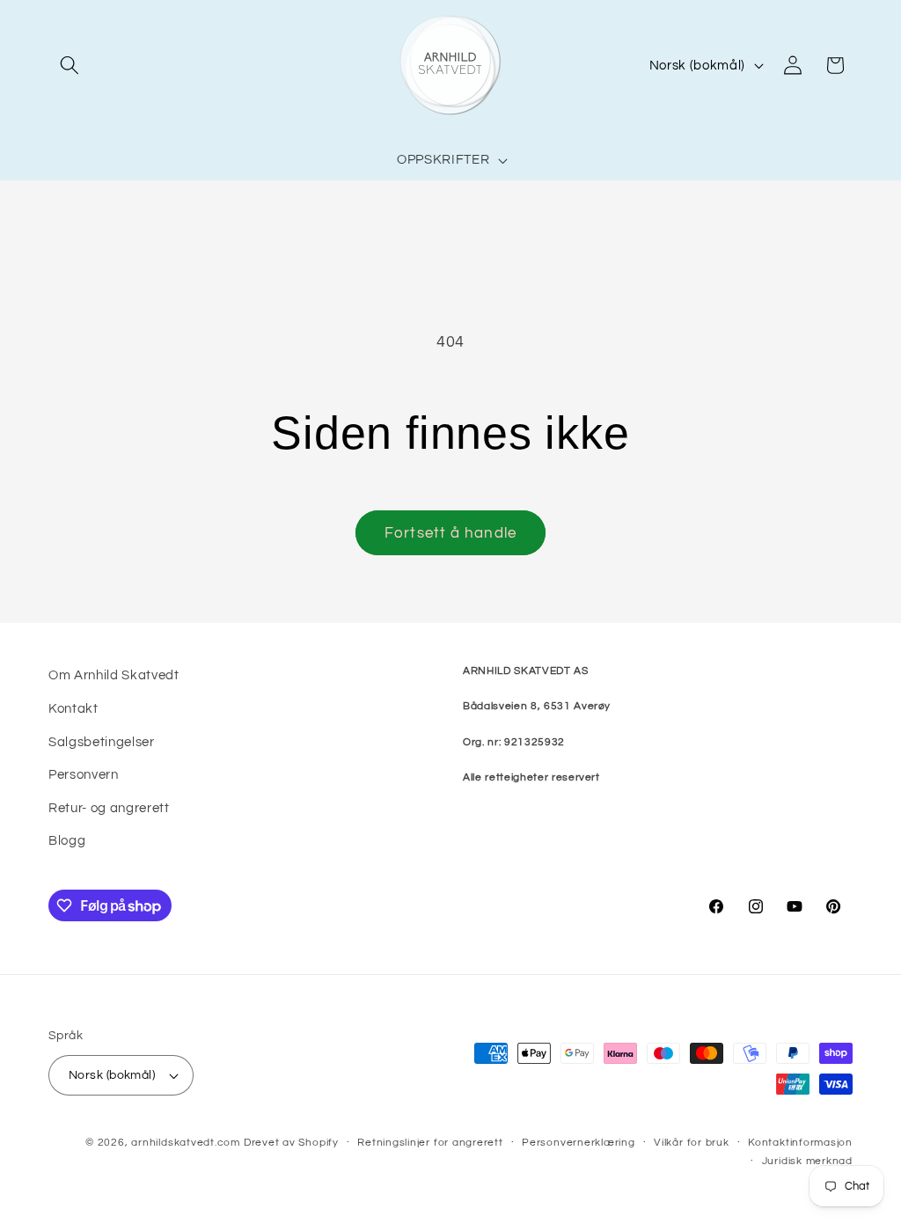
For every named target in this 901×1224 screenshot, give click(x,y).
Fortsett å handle (450, 532)
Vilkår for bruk (691, 1142)
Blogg (66, 840)
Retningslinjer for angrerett (430, 1142)
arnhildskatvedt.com (185, 1142)
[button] (69, 65)
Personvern (83, 774)
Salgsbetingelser (101, 742)
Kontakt (73, 708)
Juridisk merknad (807, 1161)
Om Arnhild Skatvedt (113, 675)
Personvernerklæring (578, 1142)
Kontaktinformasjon (800, 1142)
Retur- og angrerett (109, 808)
